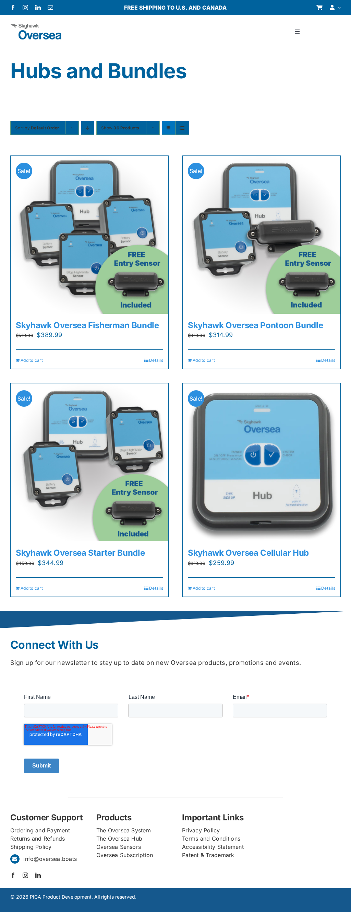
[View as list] (182, 128)
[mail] (50, 7)
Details (156, 360)
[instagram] (25, 7)
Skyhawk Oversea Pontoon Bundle (255, 325)
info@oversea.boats (50, 858)
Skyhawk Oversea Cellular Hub (248, 553)
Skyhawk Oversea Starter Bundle (80, 553)
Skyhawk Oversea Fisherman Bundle (87, 325)
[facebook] (13, 7)
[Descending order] (87, 128)
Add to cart (32, 360)
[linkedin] (38, 7)
